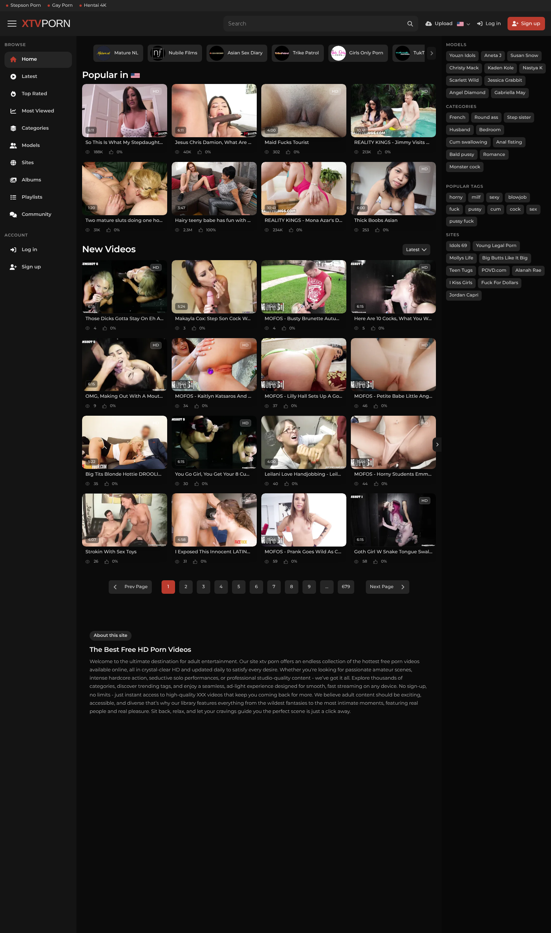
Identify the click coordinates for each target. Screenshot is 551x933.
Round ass (486, 117)
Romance (494, 154)
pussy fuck (461, 221)
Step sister (519, 117)
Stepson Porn (25, 5)
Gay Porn (62, 5)
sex (533, 209)
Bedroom (490, 130)
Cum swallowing (468, 142)
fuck (454, 209)
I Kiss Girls (460, 283)
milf (476, 197)
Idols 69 (458, 246)
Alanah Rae (528, 270)
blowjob (517, 197)
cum (496, 209)
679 (346, 587)
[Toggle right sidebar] (437, 444)
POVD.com (494, 270)
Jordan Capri (463, 295)
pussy (475, 209)
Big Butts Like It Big (505, 258)
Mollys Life (461, 258)
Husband (459, 130)
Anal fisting (509, 142)
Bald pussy (461, 154)
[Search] (410, 23)
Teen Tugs (461, 270)
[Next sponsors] (431, 53)
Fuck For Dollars (499, 283)
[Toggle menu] (12, 23)
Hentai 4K (95, 5)
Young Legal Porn (496, 246)
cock (515, 209)
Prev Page (136, 587)
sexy (494, 197)
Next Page (382, 587)
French (457, 117)
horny (456, 197)
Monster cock (464, 167)
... (326, 587)
